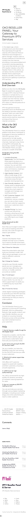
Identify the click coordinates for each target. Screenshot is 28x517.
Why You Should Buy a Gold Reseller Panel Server (10, 459)
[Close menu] (14, 6)
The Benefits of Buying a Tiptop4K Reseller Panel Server (10, 446)
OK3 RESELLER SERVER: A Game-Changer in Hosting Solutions (21, 411)
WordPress (23, 512)
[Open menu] (24, 2)
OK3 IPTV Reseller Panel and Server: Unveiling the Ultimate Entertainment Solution (7, 411)
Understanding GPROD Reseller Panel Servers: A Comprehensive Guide (9, 466)
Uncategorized (15, 43)
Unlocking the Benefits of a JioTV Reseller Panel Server (9, 452)
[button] (1, 516)
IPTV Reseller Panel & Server (6, 11)
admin (9, 43)
